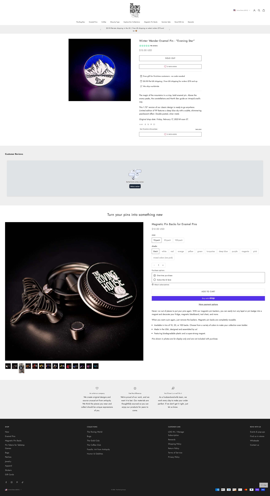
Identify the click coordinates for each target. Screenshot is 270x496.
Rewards (191, 22)
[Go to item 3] (21, 368)
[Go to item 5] (35, 366)
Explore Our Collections (132, 22)
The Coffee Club (94, 445)
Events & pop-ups (257, 431)
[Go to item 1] (8, 366)
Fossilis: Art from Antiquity (98, 449)
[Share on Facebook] (145, 124)
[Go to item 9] (62, 366)
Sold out (170, 58)
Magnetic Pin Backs (150, 22)
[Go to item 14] (96, 366)
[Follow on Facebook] (6, 482)
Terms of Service (175, 452)
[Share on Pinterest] (151, 124)
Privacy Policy (173, 457)
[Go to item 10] (69, 366)
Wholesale (254, 440)
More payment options (208, 304)
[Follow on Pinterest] (17, 482)
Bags (7, 452)
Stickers (8, 470)
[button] (208, 284)
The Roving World (94, 431)
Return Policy (173, 448)
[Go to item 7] (48, 366)
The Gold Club (93, 440)
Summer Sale (166, 22)
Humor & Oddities (95, 453)
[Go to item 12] (82, 366)
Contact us (254, 445)
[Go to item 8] (55, 366)
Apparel (8, 465)
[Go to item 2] (15, 366)
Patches (8, 457)
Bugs (89, 436)
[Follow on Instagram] (12, 482)
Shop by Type (114, 22)
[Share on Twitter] (148, 124)
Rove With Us (179, 22)
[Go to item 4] (28, 366)
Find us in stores (257, 436)
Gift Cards (9, 474)
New (7, 431)
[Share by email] (154, 124)
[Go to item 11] (75, 366)
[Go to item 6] (42, 366)
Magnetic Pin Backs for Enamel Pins (174, 224)
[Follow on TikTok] (23, 482)
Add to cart (208, 291)
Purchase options (158, 270)
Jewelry (8, 461)
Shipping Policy (174, 443)
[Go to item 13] (89, 366)
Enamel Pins (93, 22)
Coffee (104, 22)
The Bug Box (80, 22)
